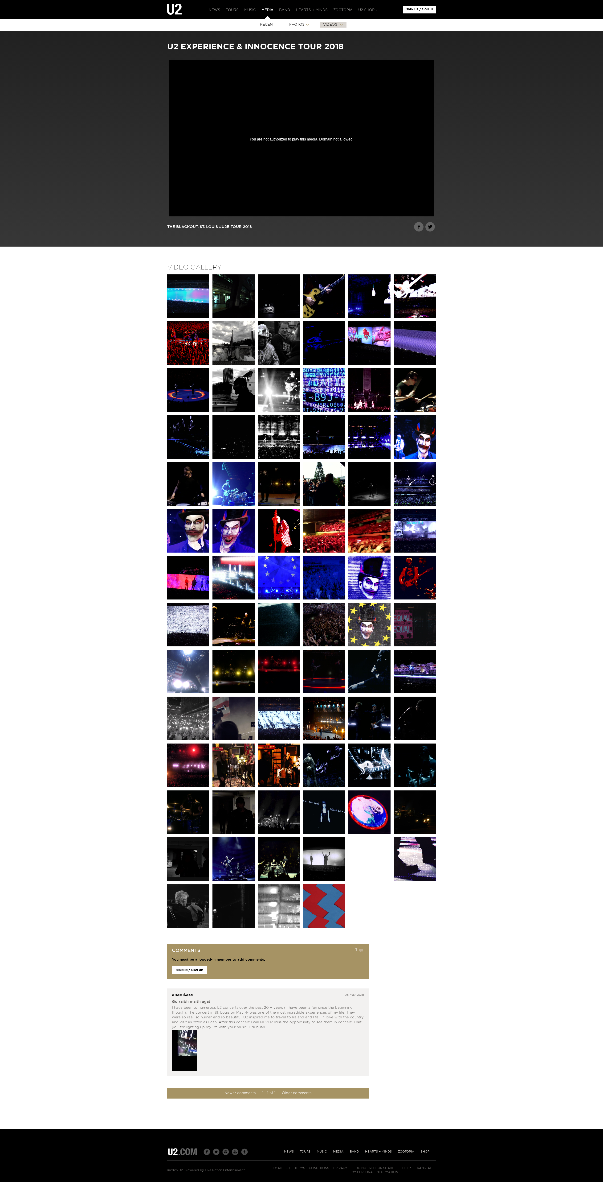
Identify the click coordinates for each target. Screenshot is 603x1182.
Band (354, 1151)
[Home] (174, 9)
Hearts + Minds (378, 1151)
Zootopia (406, 1151)
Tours (305, 1151)
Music (322, 1151)
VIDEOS (330, 24)
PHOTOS (297, 24)
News (289, 1151)
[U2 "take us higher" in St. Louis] (184, 1051)
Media (338, 1151)
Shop (425, 1151)
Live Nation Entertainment (225, 1170)
